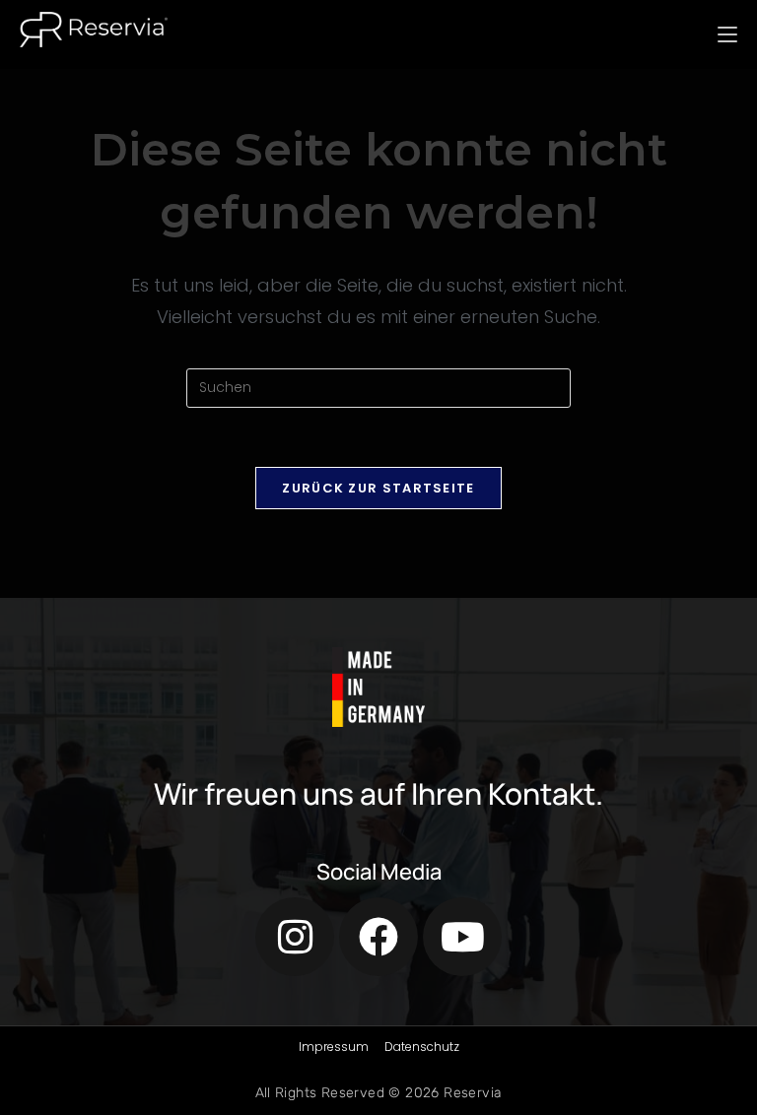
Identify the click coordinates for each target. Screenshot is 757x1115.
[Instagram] (294, 936)
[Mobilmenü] (727, 34)
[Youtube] (462, 936)
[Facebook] (378, 936)
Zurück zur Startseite (378, 488)
